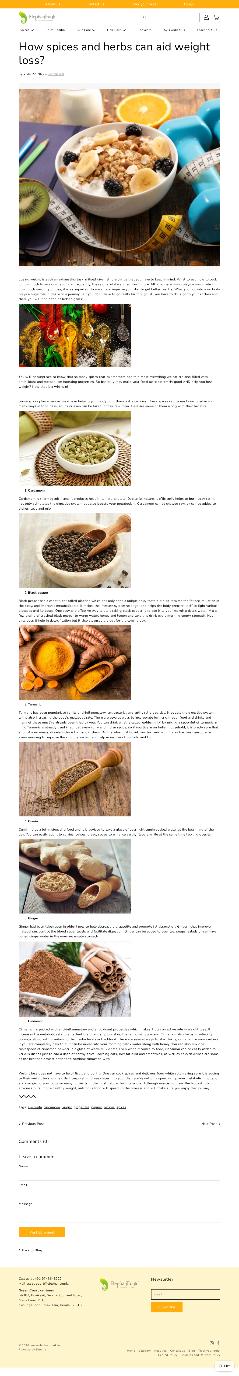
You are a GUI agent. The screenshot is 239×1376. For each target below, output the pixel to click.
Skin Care (84, 30)
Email (23, 1185)
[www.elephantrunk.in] (38, 17)
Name (23, 1166)
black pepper (133, 610)
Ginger (182, 926)
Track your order (144, 4)
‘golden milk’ (151, 722)
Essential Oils (207, 30)
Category (144, 1351)
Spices (24, 30)
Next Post (209, 1124)
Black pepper (29, 601)
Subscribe (166, 1307)
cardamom (52, 1107)
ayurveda (35, 1107)
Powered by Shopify (32, 1349)
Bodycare (144, 30)
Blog (191, 1351)
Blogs (189, 4)
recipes (109, 1107)
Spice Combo (55, 30)
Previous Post (33, 1124)
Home (131, 1351)
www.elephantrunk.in (45, 1345)
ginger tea (81, 1107)
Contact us (95, 4)
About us (52, 4)
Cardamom (28, 498)
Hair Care (114, 30)
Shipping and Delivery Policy (200, 1355)
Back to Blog (32, 1250)
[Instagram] (212, 1343)
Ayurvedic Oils (174, 30)
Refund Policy (168, 1355)
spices (121, 1107)
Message (25, 1204)
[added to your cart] (216, 17)
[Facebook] (218, 1343)
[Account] (206, 17)
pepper (96, 1107)
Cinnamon (26, 1029)
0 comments (56, 74)
